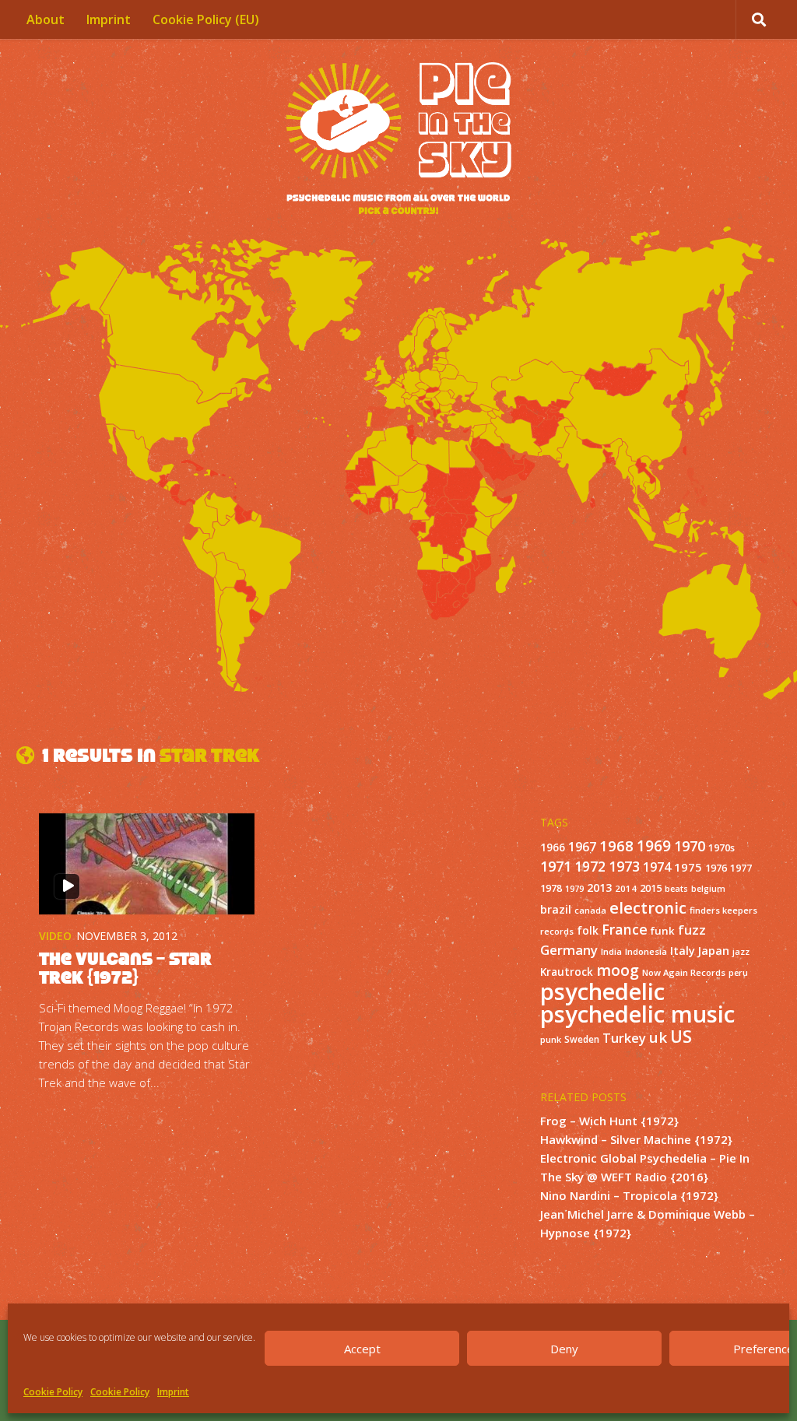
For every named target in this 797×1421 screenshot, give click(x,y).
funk (663, 931)
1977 (741, 868)
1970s (721, 847)
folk (588, 930)
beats (676, 888)
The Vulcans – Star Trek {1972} (125, 968)
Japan (713, 950)
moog (617, 970)
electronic (647, 907)
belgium (708, 888)
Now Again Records (683, 972)
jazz (741, 951)
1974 (657, 866)
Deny (564, 1348)
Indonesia (646, 951)
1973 (624, 866)
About (45, 19)
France (625, 929)
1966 (552, 847)
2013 (599, 887)
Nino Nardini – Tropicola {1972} (629, 1195)
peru (738, 972)
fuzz (692, 930)
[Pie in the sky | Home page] (398, 140)
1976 (716, 868)
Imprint (173, 1391)
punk (550, 1039)
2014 (626, 888)
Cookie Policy (53, 1391)
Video (55, 935)
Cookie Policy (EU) (206, 19)
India (611, 951)
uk (658, 1037)
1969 (654, 846)
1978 (551, 888)
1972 (590, 866)
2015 (651, 888)
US (681, 1036)
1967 (582, 846)
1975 (688, 867)
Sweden (581, 1039)
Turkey (624, 1038)
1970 (689, 846)
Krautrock (566, 972)
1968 (616, 845)
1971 (555, 866)
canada (590, 910)
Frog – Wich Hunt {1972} (609, 1120)
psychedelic (602, 991)
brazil (555, 909)
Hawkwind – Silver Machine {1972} (636, 1139)
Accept (362, 1348)
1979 (574, 888)
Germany (569, 950)
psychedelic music (637, 1014)
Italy (682, 950)
